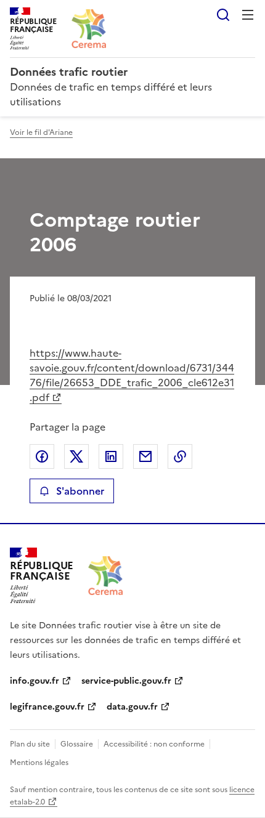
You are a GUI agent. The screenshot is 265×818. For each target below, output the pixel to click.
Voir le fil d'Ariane (41, 132)
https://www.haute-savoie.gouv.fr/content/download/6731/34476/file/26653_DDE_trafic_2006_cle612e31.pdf (132, 375)
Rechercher (223, 14)
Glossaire (76, 744)
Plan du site (30, 744)
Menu (247, 14)
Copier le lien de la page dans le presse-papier (180, 456)
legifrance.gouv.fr (47, 706)
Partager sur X (76, 456)
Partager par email (145, 456)
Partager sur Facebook (42, 456)
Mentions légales (39, 762)
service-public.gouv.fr (126, 680)
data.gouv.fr (132, 706)
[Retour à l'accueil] (105, 575)
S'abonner (80, 491)
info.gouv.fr (34, 680)
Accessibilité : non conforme (154, 744)
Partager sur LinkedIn (111, 456)
